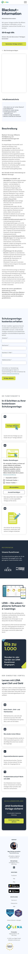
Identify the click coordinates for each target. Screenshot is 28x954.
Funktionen (14, 875)
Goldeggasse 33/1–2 (14, 862)
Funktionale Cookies (11, 480)
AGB (14, 906)
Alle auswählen (14, 487)
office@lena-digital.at (14, 856)
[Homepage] (4, 2)
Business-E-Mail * (7, 352)
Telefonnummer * (7, 360)
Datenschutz (14, 903)
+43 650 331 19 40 (14, 857)
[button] (10, 50)
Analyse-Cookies (11, 482)
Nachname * (5, 345)
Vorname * (5, 338)
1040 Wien (14, 864)
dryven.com (17, 940)
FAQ (14, 878)
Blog (14, 881)
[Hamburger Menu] (25, 2)
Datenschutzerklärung (13, 373)
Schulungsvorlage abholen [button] (14, 821)
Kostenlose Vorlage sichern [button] (14, 44)
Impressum (14, 900)
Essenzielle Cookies (11, 478)
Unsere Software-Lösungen (14, 920)
